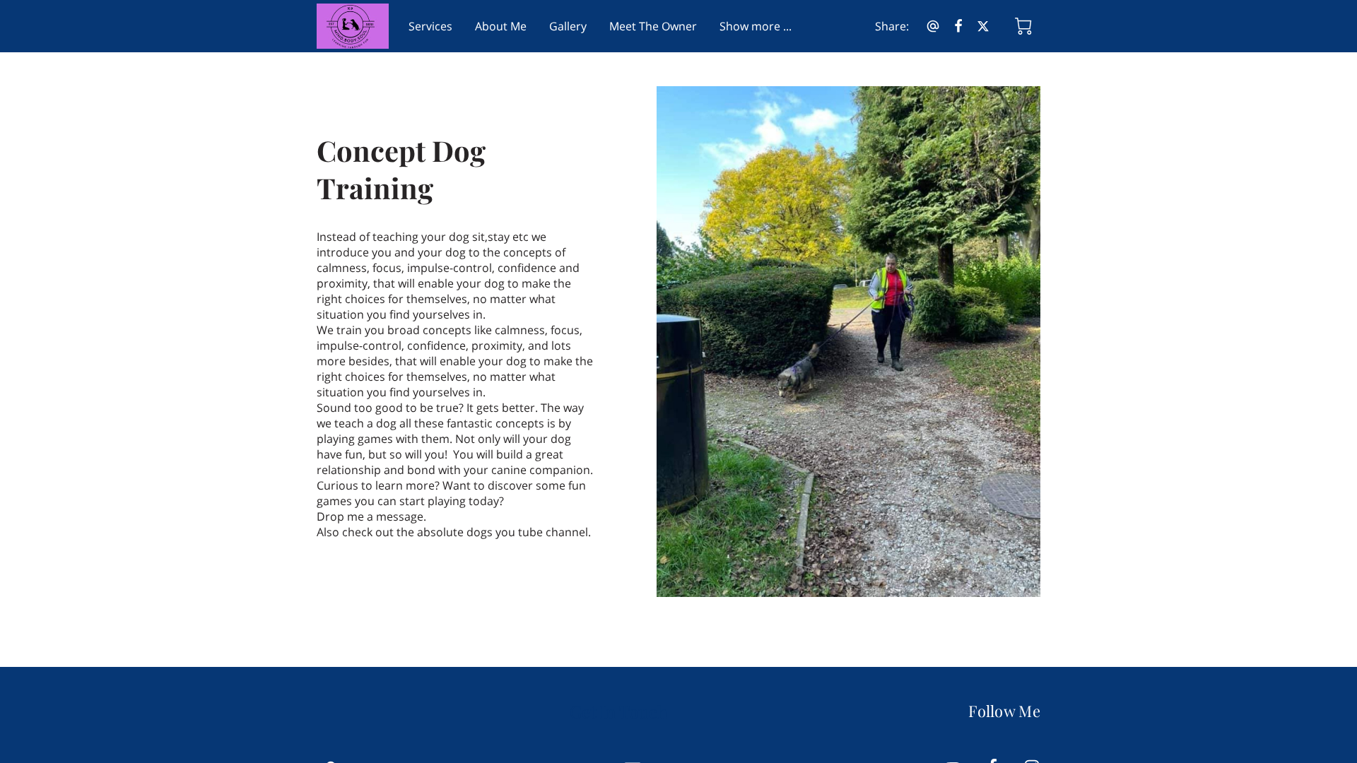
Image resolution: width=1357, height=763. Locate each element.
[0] (1023, 26)
